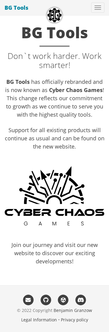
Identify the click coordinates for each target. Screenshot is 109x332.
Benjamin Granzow (73, 310)
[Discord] (81, 300)
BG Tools (16, 7)
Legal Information (39, 320)
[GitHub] (45, 300)
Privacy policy (74, 320)
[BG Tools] (54, 15)
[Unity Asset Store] (63, 300)
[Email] (28, 300)
